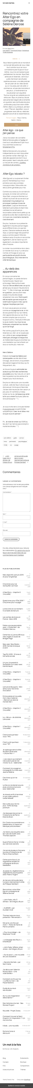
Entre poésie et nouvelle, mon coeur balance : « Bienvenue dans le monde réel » (12, 699)
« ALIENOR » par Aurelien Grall (9, 909)
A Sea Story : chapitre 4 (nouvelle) (12, 680)
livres (5, 441)
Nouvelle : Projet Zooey (12, 1011)
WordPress (27, 1079)
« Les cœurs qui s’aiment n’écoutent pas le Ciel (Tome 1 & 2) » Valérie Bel (12, 761)
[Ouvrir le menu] (29, 3)
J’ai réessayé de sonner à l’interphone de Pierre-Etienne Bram (12, 815)
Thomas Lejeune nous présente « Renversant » (12, 916)
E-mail (5, 522)
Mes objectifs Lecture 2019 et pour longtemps (13, 576)
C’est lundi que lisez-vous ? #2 (11, 736)
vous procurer (9, 409)
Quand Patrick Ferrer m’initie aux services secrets (13, 843)
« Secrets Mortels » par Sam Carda (12, 963)
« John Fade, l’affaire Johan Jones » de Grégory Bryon (13, 948)
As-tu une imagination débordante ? (11, 997)
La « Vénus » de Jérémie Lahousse (12, 718)
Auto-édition (6, 50)
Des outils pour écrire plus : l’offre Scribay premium (11, 805)
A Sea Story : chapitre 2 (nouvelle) (12, 709)
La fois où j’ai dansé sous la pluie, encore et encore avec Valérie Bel (13, 787)
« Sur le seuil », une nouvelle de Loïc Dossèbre (13, 956)
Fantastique (25, 50)
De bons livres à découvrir (9, 1032)
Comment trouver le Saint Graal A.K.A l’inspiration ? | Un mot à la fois (14, 1018)
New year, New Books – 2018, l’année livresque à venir (11, 646)
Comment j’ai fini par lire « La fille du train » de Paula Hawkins (12, 981)
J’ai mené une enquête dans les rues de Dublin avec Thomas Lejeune (13, 834)
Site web (5, 530)
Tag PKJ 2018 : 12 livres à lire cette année (12, 655)
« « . (14, 163)
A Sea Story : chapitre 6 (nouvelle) (12, 593)
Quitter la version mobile (16, 1086)
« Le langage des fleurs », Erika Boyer (12, 941)
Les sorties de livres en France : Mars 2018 (11, 618)
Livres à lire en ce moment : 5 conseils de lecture (13, 610)
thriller (5, 445)
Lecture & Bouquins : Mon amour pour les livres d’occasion (12, 688)
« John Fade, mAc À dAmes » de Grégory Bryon (7, 459)
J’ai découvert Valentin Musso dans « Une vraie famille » (11, 971)
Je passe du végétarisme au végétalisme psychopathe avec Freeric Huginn (13, 872)
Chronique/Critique (16, 50)
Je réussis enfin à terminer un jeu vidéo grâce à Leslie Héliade (13, 796)
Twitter (23, 140)
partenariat (12, 441)
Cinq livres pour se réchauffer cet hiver (10, 585)
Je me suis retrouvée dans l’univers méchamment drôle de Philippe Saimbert (21, 459)
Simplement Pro (9, 147)
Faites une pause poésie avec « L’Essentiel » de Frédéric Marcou (12, 627)
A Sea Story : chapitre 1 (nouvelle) (11, 727)
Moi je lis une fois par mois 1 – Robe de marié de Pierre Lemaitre (12, 925)
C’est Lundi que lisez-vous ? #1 (11, 743)
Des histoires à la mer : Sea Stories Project (13, 1004)
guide (15, 438)
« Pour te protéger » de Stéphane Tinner (12, 933)
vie (11, 445)
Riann (9, 48)
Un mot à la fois (8, 3)
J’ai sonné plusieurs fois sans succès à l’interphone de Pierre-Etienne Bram (14, 852)
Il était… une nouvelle (11, 1026)
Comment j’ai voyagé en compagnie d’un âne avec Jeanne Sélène (12, 770)
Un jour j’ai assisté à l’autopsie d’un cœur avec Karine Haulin (12, 664)
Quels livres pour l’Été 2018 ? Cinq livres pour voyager (13, 601)
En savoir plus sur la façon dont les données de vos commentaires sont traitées (16, 552)
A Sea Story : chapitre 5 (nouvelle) (12, 673)
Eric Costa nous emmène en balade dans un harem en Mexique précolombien (13, 824)
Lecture (21, 438)
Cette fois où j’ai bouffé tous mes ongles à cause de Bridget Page (13, 636)
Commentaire (7, 492)
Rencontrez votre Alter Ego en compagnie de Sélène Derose (11, 891)
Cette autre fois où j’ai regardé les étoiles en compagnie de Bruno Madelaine (11, 862)
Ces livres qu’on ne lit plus (10, 778)
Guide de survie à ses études (9, 989)
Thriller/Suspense (8, 52)
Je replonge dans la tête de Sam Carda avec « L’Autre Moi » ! (12, 751)
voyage (16, 445)
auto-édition (7, 438)
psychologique (22, 441)
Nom (4, 514)
